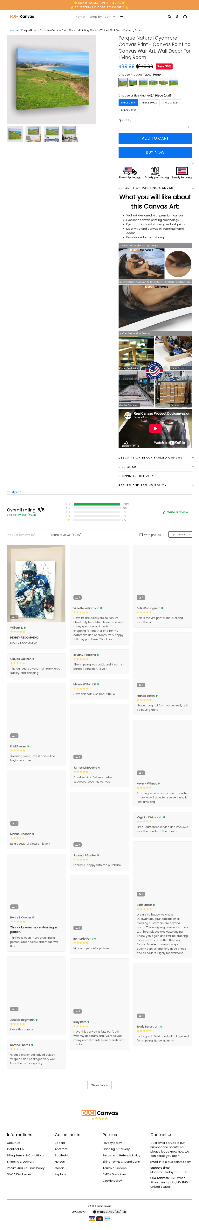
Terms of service (115, 1168)
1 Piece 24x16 (163, 95)
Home (80, 17)
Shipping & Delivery (20, 1162)
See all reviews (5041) (21, 515)
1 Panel (156, 74)
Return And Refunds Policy (26, 1168)
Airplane (60, 1174)
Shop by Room (100, 17)
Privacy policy (112, 1143)
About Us (13, 1143)
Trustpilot (14, 492)
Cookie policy (112, 1181)
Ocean (60, 1168)
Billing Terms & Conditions (25, 1155)
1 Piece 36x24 (170, 102)
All (17, 30)
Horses (60, 1162)
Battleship (62, 1155)
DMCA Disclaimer (19, 1174)
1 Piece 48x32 (128, 110)
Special (60, 1143)
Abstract (61, 1149)
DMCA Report (80, 1211)
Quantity (125, 120)
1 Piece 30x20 (149, 102)
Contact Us (15, 1149)
